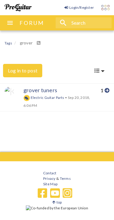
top (59, 202)
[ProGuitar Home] (18, 7)
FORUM (31, 22)
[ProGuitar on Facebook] (42, 193)
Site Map (50, 184)
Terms (65, 178)
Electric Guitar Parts (47, 97)
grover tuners (40, 90)
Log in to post (22, 70)
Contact (49, 173)
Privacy (49, 178)
